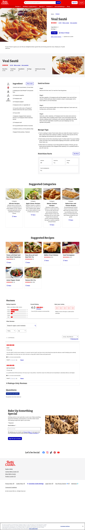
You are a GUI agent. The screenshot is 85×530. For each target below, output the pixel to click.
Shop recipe (30, 83)
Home (52, 14)
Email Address (12, 425)
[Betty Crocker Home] (5, 3)
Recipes (58, 14)
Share (8, 96)
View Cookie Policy (33, 528)
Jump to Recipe (65, 32)
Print (8, 92)
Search (58, 2)
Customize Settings (65, 526)
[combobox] (41, 2)
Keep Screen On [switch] (8, 100)
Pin (8, 88)
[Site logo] (11, 464)
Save (55, 32)
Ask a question (73, 22)
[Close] (82, 526)
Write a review (65, 22)
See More (76, 153)
